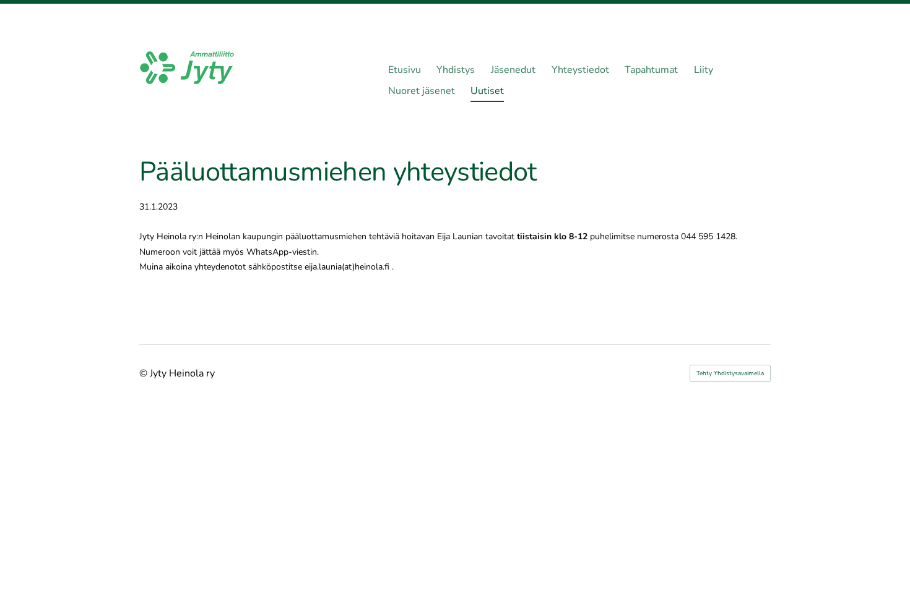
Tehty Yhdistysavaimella (730, 373)
